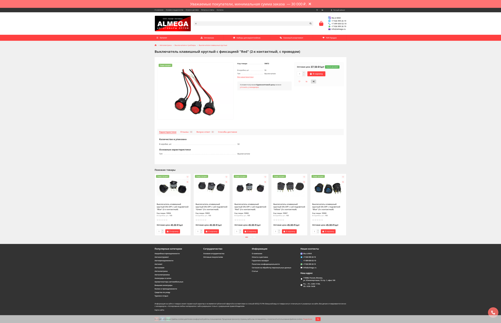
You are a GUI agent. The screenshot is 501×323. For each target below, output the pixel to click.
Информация (259, 248)
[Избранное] (317, 10)
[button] (155, 204)
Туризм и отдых (161, 296)
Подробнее (307, 319)
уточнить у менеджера (249, 87)
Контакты (220, 10)
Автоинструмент (162, 257)
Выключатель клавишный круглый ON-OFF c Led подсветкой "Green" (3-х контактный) (211, 207)
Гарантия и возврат (260, 260)
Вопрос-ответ (204, 132)
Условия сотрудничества (174, 10)
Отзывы (186, 132)
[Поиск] (310, 23)
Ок (318, 319)
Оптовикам (209, 38)
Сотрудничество (212, 248)
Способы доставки (227, 132)
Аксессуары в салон (163, 278)
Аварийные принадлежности (167, 253)
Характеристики (167, 132)
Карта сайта (159, 310)
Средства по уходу (162, 292)
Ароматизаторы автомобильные (169, 282)
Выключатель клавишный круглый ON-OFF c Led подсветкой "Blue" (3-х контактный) (172, 207)
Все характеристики (245, 77)
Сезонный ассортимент (293, 38)
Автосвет (158, 264)
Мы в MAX (336, 18)
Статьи (255, 271)
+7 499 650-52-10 (339, 23)
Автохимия (159, 267)
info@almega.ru (339, 29)
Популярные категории (168, 248)
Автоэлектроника (162, 274)
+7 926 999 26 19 (339, 21)
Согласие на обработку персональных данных (271, 267)
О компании (159, 10)
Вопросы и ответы (207, 10)
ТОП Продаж (331, 38)
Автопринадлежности (164, 260)
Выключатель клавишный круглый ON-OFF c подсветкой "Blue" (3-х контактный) (326, 207)
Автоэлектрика (166, 45)
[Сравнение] (322, 10)
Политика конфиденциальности (266, 264)
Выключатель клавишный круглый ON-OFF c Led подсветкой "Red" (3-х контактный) (250, 207)
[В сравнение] (187, 182)
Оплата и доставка (192, 10)
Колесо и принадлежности (166, 289)
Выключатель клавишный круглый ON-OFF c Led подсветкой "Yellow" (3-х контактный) (289, 207)
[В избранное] (187, 177)
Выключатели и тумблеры (185, 45)
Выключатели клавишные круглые (213, 45)
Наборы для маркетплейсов (248, 38)
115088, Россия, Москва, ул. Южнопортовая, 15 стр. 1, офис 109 (319, 279)
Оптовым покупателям (213, 257)
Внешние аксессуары (163, 285)
